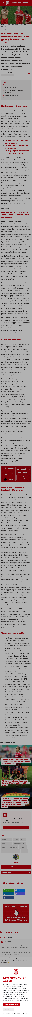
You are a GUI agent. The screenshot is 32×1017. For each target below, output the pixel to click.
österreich (5, 851)
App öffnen (16, 827)
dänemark (5, 839)
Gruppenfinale (13, 847)
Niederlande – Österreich (12, 85)
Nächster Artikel (7, 872)
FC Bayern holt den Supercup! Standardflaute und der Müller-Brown (15, 783)
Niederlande (23, 847)
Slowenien (24, 851)
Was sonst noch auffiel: (12, 95)
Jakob (3, 72)
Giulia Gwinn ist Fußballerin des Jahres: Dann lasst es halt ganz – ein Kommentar (16, 761)
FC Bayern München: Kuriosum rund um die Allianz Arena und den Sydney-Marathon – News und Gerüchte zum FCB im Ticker (15, 802)
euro (10, 843)
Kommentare (8, 97)
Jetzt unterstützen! (12, 1004)
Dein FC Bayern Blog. (19, 3)
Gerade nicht (9, 1009)
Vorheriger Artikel (9, 866)
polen (11, 851)
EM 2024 (16, 839)
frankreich (5, 847)
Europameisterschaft (19, 843)
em (10, 839)
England (4, 843)
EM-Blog (23, 839)
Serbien (17, 851)
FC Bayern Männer (14, 30)
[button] (8, 890)
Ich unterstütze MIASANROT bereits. (15, 1013)
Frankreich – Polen (10, 87)
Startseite (4, 30)
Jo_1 (1, 937)
